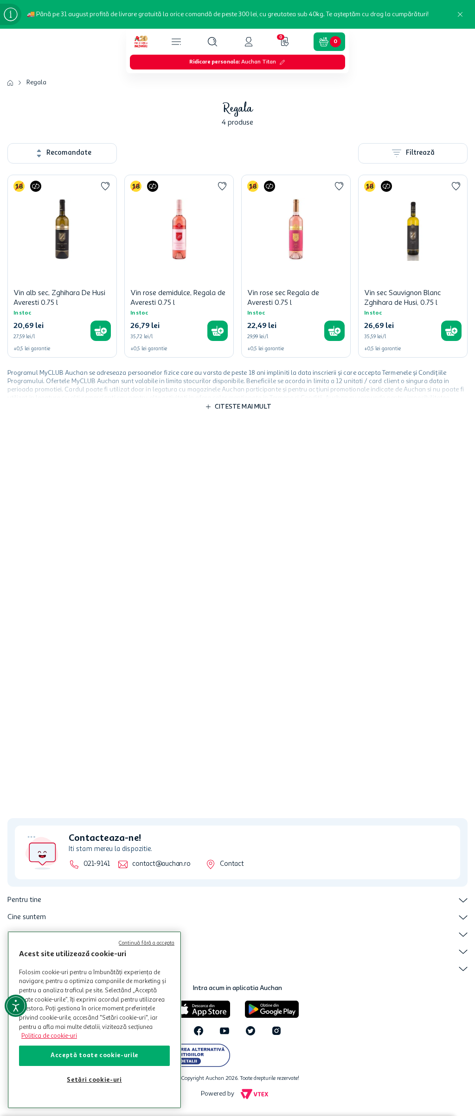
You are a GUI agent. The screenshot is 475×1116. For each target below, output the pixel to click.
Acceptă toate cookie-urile (94, 1056)
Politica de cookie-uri (49, 1036)
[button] (212, 41)
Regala (36, 82)
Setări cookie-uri (94, 1080)
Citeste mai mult (243, 407)
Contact (232, 864)
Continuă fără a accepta (146, 943)
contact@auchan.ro (161, 864)
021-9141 (96, 864)
